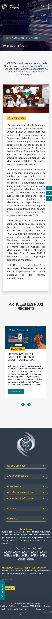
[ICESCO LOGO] (26, 444)
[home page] (11, 6)
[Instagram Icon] (28, 548)
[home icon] (35, 6)
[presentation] (23, 404)
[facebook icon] (12, 548)
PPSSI (32, 606)
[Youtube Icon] (34, 548)
